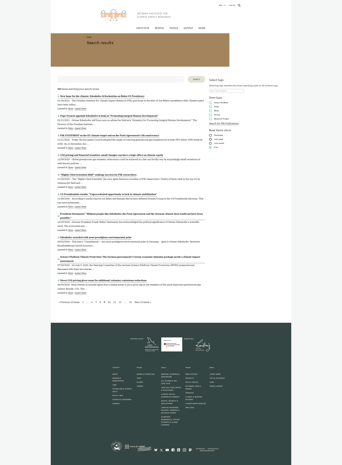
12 (120, 302)
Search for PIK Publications (224, 123)
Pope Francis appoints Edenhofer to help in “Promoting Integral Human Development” (109, 115)
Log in (232, 5)
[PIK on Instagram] (185, 449)
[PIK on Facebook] (173, 449)
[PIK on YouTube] (167, 449)
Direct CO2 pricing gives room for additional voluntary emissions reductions (103, 280)
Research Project (221, 119)
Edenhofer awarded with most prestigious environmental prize (96, 237)
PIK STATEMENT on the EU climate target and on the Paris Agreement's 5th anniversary (109, 135)
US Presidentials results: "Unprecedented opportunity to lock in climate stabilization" (108, 194)
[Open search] (239, 5)
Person (217, 115)
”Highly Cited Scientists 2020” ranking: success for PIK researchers (98, 174)
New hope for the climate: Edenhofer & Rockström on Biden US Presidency (102, 96)
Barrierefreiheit (207, 451)
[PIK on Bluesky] (156, 449)
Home (89, 37)
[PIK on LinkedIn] (179, 449)
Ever (216, 147)
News (216, 110)
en (220, 5)
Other (216, 106)
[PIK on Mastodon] (190, 449)
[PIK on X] (161, 449)
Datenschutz (213, 449)
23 (130, 302)
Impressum (200, 449)
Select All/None (221, 102)
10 (109, 302)
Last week (218, 139)
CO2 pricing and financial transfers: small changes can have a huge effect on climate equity (111, 155)
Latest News (80, 108)
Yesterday (218, 135)
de (225, 5)
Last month (219, 143)
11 (114, 302)
